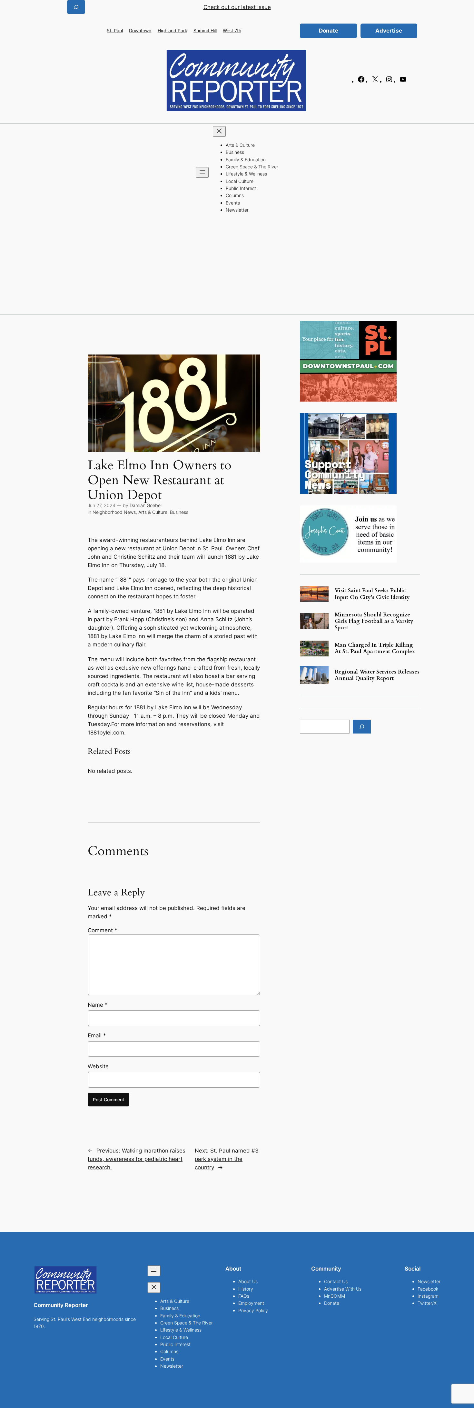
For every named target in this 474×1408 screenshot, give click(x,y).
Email (97, 1035)
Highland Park (172, 30)
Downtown (140, 30)
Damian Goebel (146, 505)
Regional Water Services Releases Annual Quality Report (377, 675)
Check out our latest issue (237, 7)
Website (98, 1066)
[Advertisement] (237, 266)
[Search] (362, 727)
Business (179, 512)
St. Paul (115, 30)
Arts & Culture (152, 512)
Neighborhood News (114, 512)
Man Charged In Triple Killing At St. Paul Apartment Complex (375, 648)
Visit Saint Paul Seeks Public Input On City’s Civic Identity (372, 593)
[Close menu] (219, 131)
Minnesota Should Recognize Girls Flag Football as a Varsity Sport (374, 621)
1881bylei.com (106, 732)
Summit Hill (205, 30)
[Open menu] (202, 172)
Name (98, 1005)
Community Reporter (61, 1305)
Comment (102, 930)
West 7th (232, 30)
